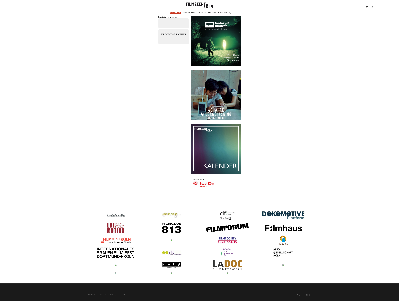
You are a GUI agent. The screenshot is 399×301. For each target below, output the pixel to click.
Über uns (222, 13)
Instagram (367, 7)
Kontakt (110, 295)
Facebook (372, 7)
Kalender (175, 13)
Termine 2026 (189, 13)
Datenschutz (127, 295)
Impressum (117, 295)
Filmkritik (201, 13)
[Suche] (230, 11)
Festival (212, 13)
